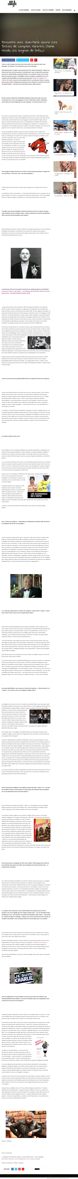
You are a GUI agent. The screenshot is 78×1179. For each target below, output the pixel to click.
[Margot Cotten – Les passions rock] (64, 87)
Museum (58, 10)
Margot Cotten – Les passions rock (63, 93)
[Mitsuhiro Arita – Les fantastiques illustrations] (64, 67)
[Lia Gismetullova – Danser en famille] (64, 190)
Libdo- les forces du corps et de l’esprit (63, 113)
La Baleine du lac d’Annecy (39, 942)
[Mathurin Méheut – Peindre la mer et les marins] (64, 128)
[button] (74, 10)
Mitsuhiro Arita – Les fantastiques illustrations (63, 71)
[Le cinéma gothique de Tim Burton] (64, 149)
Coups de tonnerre (48, 10)
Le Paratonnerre (24, 10)
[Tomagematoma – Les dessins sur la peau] (64, 169)
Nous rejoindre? (67, 10)
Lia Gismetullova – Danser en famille (64, 196)
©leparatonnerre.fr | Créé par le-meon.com (57, 1178)
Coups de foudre (36, 10)
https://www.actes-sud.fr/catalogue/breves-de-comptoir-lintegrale (22, 1159)
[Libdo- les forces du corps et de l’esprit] (64, 108)
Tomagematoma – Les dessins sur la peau (63, 174)
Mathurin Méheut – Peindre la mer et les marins (64, 133)
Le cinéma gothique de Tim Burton (63, 155)
